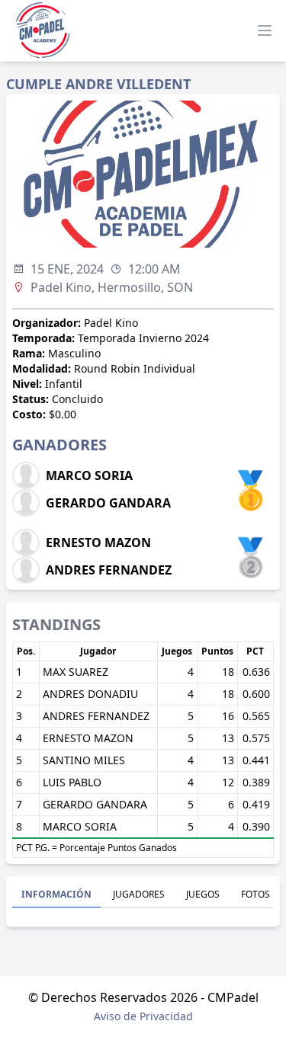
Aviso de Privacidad (143, 1016)
